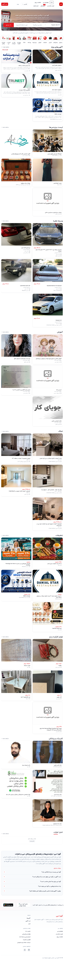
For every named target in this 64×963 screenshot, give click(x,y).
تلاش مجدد (32, 841)
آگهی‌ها (28, 918)
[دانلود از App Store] (24, 905)
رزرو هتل (43, 6)
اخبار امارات (35, 6)
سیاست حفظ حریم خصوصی (23, 942)
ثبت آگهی (4, 4)
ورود (18, 4)
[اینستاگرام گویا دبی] (28, 949)
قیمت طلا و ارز (50, 6)
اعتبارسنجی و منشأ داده (24, 937)
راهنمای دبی (45, 2)
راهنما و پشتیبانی (26, 934)
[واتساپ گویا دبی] (24, 949)
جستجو (7, 25)
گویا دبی (58, 916)
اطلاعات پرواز (38, 2)
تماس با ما (27, 931)
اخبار (29, 924)
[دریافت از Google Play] (8, 905)
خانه (52, 2)
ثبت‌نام (12, 4)
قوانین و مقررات (26, 940)
